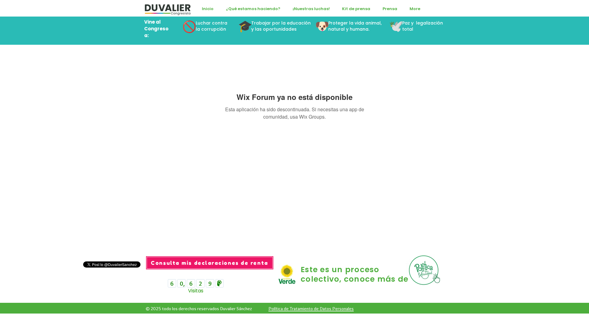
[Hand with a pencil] (425, 270)
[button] (253, 9)
